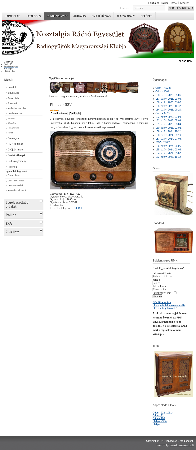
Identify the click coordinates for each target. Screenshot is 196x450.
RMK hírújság (101, 16)
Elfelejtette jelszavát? (164, 308)
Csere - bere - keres (16, 181)
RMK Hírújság (15, 143)
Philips (156, 424)
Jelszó (156, 279)
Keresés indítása (181, 8)
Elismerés (12, 119)
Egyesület (13, 92)
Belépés (147, 16)
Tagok (10, 133)
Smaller (184, 3)
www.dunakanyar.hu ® (182, 445)
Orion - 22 (158, 415)
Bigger (164, 3)
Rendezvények (57, 16)
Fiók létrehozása (162, 302)
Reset (174, 3)
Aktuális (79, 16)
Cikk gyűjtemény (17, 161)
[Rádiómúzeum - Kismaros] (94, 92)
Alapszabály (126, 16)
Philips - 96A (160, 421)
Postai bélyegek (16, 155)
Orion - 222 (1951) (162, 412)
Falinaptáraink (13, 128)
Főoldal (12, 87)
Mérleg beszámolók (17, 108)
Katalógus (33, 16)
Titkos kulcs (159, 286)
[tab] (41, 200)
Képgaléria (12, 123)
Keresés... (125, 8)
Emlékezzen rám (162, 293)
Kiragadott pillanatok (17, 190)
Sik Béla (78, 208)
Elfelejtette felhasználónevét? (169, 305)
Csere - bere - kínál (15, 185)
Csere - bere (14, 175)
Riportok (12, 166)
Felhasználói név (162, 273)
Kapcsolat (12, 16)
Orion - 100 (159, 418)
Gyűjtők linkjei (15, 149)
